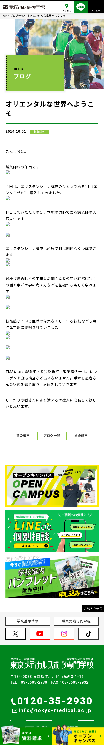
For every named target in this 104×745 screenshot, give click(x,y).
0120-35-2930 (55, 701)
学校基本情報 (28, 621)
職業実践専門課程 (76, 621)
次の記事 (81, 436)
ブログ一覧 (17, 15)
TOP (4, 15)
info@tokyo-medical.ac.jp (55, 710)
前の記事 (23, 436)
